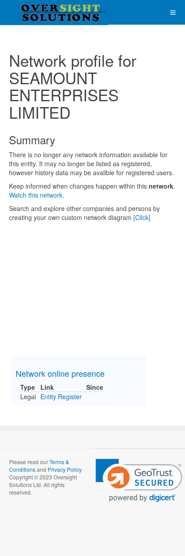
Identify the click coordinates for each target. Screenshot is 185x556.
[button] (139, 480)
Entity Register (61, 396)
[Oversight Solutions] (36, 12)
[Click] (141, 217)
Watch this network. (36, 194)
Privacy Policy (65, 469)
